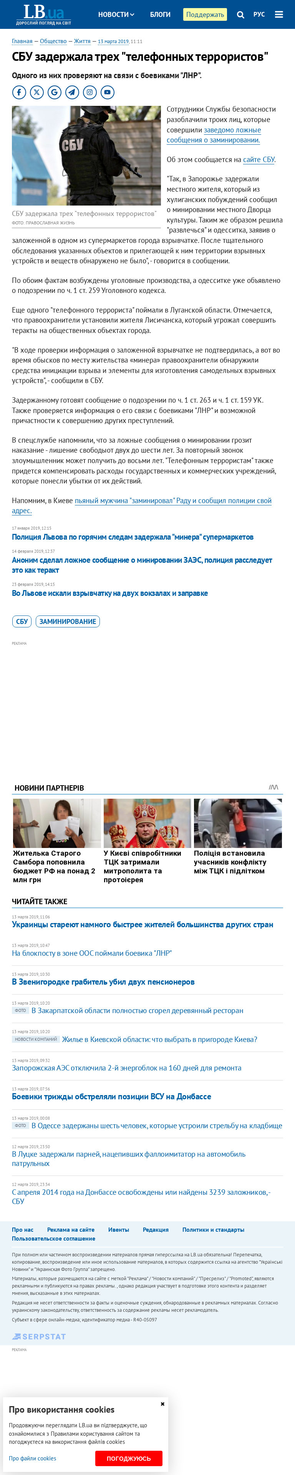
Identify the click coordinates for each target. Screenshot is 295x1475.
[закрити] (162, 1404)
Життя (82, 41)
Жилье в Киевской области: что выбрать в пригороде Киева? (136, 1039)
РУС (259, 14)
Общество (53, 41)
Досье (154, 43)
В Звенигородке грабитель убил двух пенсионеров (103, 981)
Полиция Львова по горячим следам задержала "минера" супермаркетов (133, 537)
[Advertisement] (147, 702)
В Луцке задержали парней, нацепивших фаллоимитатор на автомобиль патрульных (128, 1158)
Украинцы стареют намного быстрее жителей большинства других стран (142, 924)
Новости (113, 14)
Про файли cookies (32, 1458)
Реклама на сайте (70, 1229)
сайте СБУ (258, 159)
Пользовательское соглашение (53, 1238)
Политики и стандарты (213, 1229)
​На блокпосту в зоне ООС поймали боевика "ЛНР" (92, 953)
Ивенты (118, 1229)
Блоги (160, 14)
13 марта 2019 (113, 41)
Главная (22, 41)
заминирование (68, 621)
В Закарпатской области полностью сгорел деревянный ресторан (129, 1010)
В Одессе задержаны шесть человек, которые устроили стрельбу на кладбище (148, 1125)
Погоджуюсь (129, 1458)
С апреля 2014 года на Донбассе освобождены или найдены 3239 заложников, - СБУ (141, 1196)
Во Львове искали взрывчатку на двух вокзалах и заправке (110, 593)
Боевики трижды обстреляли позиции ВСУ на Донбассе (111, 1096)
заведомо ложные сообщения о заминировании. (214, 135)
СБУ (22, 621)
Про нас (22, 1229)
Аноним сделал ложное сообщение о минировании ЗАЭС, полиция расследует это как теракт (142, 565)
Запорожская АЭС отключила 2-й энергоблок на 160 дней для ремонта (126, 1068)
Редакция (156, 1229)
